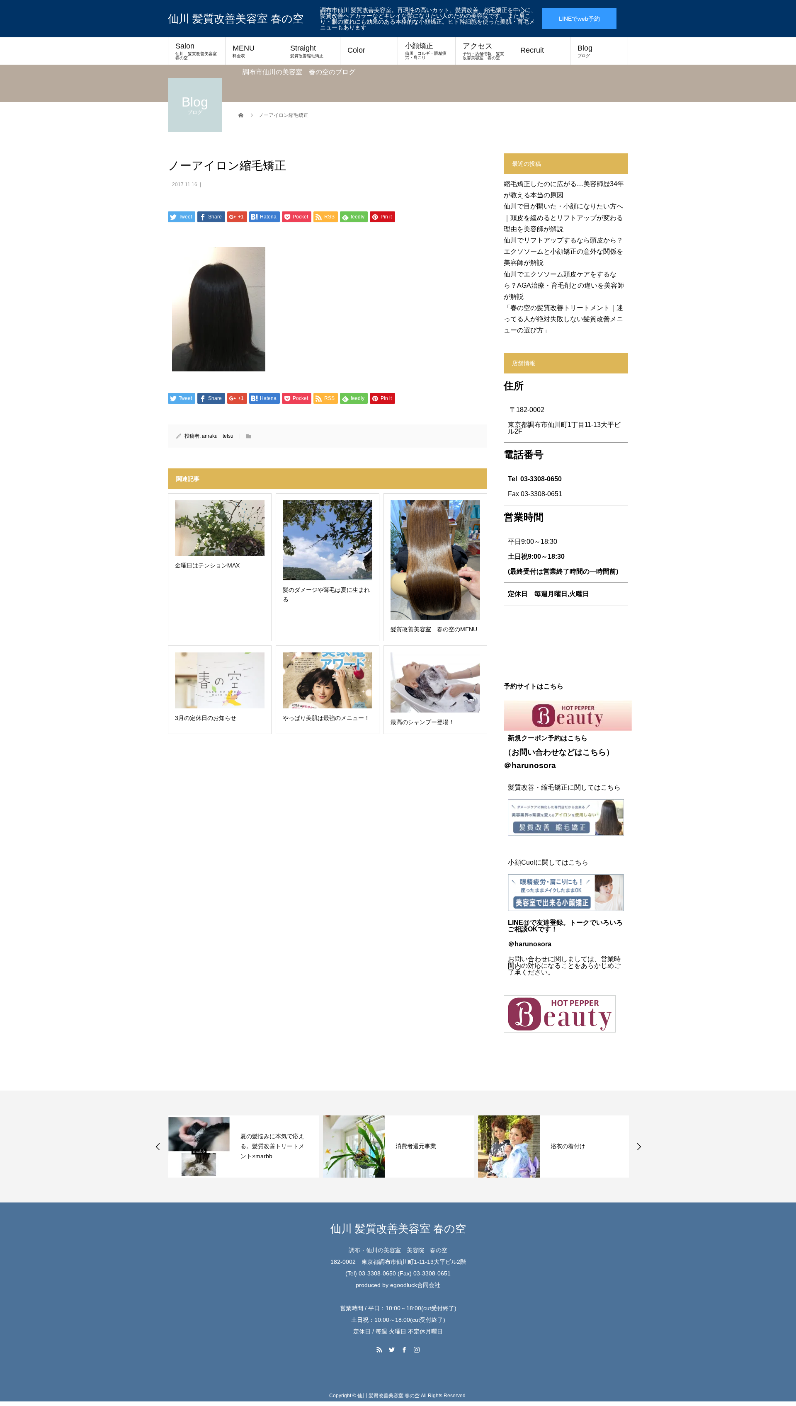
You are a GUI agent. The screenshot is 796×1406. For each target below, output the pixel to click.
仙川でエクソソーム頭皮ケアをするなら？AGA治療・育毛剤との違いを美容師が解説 (564, 285)
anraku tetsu (217, 436)
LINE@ (519, 922)
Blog (585, 51)
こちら (594, 752)
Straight (306, 51)
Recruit (532, 50)
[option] (243, 1146)
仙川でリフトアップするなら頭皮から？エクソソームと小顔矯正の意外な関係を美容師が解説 (563, 251)
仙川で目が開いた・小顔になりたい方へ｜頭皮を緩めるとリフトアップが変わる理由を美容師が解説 (563, 217)
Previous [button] (158, 1146)
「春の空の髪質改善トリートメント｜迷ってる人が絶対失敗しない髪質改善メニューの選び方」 (563, 319)
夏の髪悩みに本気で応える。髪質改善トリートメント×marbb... (272, 1146)
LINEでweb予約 (579, 18)
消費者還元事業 (416, 1146)
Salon (198, 51)
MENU (244, 51)
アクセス (483, 51)
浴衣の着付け (568, 1146)
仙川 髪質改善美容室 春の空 (235, 18)
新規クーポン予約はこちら (547, 738)
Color (356, 50)
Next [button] (639, 1146)
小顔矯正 (426, 51)
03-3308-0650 (541, 478)
